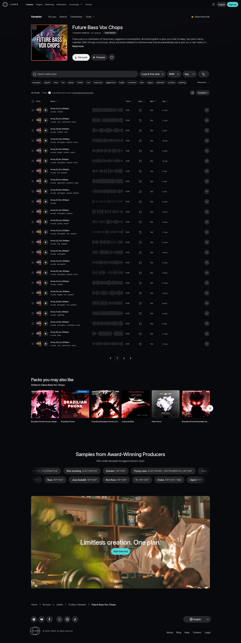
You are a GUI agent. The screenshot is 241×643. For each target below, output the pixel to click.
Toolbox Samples (77, 604)
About (170, 632)
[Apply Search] (34, 74)
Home (34, 604)
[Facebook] (49, 619)
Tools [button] (88, 16)
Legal (207, 632)
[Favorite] (111, 57)
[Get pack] (53, 404)
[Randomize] (192, 92)
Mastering (49, 4)
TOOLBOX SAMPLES (81, 33)
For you (52, 16)
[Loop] (140, 110)
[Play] (49, 42)
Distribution (61, 4)
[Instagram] (67, 619)
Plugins (39, 4)
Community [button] (74, 4)
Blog (178, 632)
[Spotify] (34, 619)
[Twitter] (59, 619)
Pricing (89, 4)
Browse (47, 604)
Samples (29, 4)
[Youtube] (41, 619)
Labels (59, 604)
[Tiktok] (75, 619)
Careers (197, 632)
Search (63, 16)
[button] (213, 4)
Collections (76, 16)
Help (187, 632)
